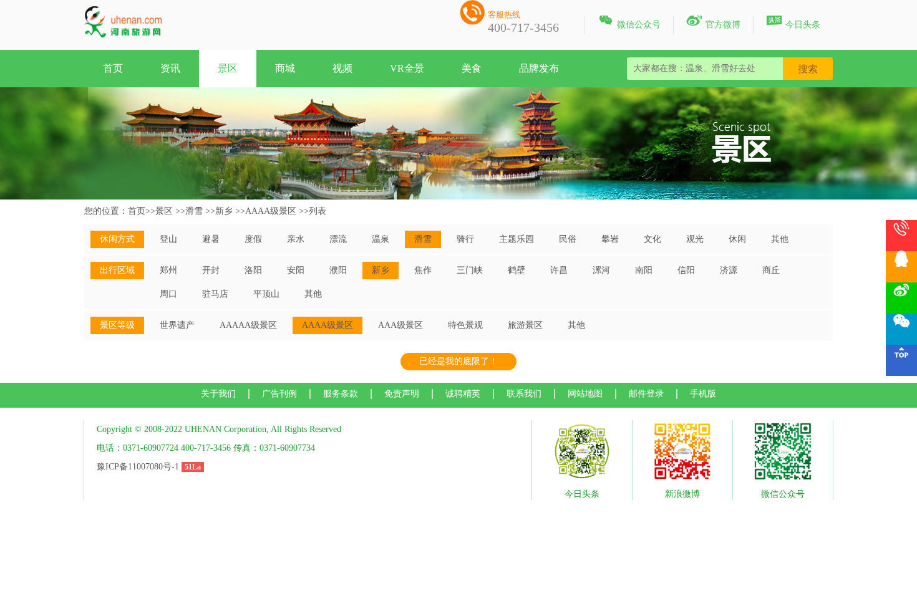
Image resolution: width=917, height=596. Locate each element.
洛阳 (253, 270)
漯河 (601, 270)
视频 (342, 68)
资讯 (170, 68)
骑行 (465, 239)
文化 (652, 239)
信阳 (686, 270)
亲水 (295, 239)
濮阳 (338, 270)
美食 (472, 68)
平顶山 (266, 294)
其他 (779, 239)
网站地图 (585, 393)
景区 (228, 68)
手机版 (703, 393)
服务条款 (340, 393)
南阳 (644, 270)
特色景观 (465, 325)
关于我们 (218, 393)
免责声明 (401, 393)
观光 (695, 239)
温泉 (380, 239)
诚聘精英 (462, 393)
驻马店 (215, 294)
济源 (728, 270)
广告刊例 (279, 393)
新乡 (224, 211)
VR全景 (407, 68)
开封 (211, 270)
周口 (168, 294)
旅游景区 (525, 325)
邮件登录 (646, 393)
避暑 (211, 239)
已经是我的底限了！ (458, 361)
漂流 (338, 239)
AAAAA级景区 (248, 325)
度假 (253, 239)
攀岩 (610, 239)
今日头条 (793, 22)
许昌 (559, 270)
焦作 (423, 270)
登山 (168, 239)
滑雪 (194, 211)
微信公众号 (629, 22)
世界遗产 (177, 325)
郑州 (168, 270)
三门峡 (470, 270)
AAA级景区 (400, 325)
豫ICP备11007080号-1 (138, 466)
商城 (285, 68)
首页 (113, 68)
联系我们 (524, 393)
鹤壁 (516, 270)
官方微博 (713, 22)
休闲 (737, 239)
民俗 (567, 239)
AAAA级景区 (270, 211)
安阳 (295, 270)
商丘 (771, 270)
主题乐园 (516, 239)
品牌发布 (539, 68)
